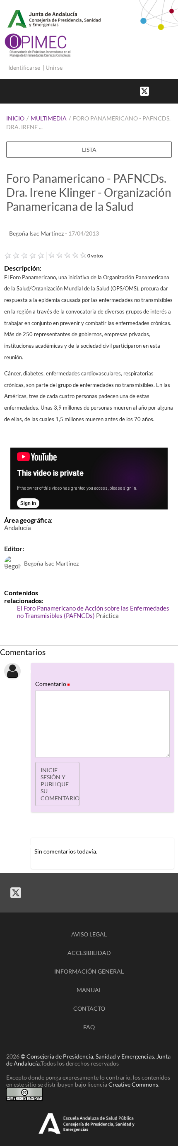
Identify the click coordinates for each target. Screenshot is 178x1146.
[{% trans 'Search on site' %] (174, 90)
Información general (89, 971)
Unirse (54, 67)
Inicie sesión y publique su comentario (60, 784)
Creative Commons (133, 1084)
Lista (89, 149)
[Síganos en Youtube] (165, 90)
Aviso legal (89, 934)
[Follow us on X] (144, 90)
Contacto (89, 1008)
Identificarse (24, 67)
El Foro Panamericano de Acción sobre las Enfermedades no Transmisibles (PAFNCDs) (93, 611)
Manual (89, 989)
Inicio (15, 118)
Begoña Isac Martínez (37, 233)
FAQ (89, 1026)
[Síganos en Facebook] (157, 90)
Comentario (52, 683)
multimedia (49, 118)
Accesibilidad (89, 952)
